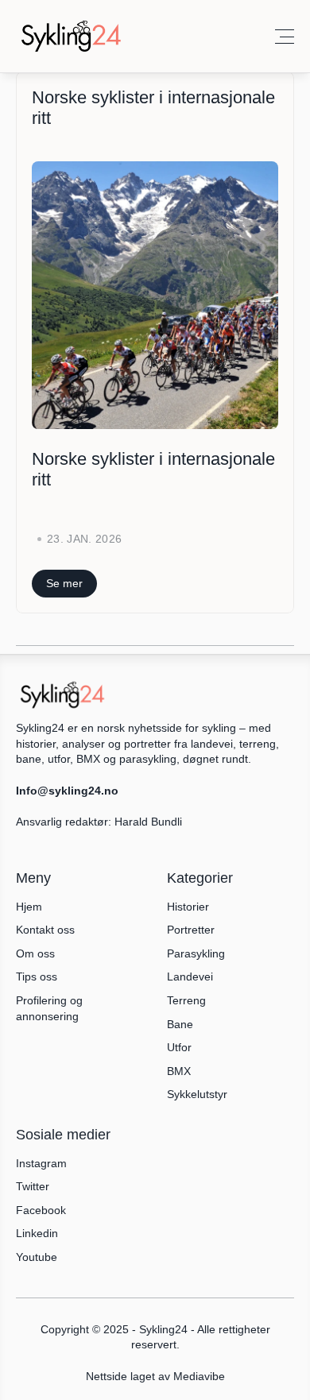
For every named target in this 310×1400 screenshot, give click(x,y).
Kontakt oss (45, 929)
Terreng (186, 1000)
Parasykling (196, 953)
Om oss (35, 953)
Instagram (41, 1163)
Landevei (190, 976)
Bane (180, 1024)
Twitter (32, 1186)
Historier (188, 906)
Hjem (29, 906)
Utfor (179, 1047)
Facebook (41, 1210)
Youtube (36, 1257)
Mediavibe (199, 1376)
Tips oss (36, 976)
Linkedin (37, 1233)
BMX (179, 1071)
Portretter (191, 929)
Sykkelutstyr (197, 1094)
